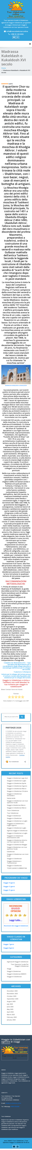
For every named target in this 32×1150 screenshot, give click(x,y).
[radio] (9, 697)
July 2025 (10, 1004)
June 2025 (10, 1007)
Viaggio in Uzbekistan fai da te (19, 1142)
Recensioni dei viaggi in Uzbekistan (16, 926)
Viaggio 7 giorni (8, 944)
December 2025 (12, 991)
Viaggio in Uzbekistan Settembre (14, 794)
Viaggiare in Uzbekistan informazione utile (15, 836)
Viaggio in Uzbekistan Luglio (16, 781)
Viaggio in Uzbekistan (14, 818)
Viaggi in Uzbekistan (14, 816)
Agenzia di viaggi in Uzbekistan (17, 962)
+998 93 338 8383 (17, 34)
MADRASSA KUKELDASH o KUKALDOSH (16, 385)
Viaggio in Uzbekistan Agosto (17, 786)
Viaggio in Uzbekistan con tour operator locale (17, 801)
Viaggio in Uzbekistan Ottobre (17, 791)
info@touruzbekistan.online (17, 31)
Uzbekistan (11, 851)
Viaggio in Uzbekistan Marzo (16, 788)
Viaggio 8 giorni (8, 948)
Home (3, 68)
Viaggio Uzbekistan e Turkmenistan (14, 862)
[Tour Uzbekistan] (16, 9)
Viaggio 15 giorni (9, 890)
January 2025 (11, 1020)
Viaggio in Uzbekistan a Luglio (17, 821)
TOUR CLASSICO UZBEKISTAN (17, 868)
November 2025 (12, 993)
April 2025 (10, 1012)
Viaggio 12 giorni (9, 886)
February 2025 (12, 1017)
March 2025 (11, 1014)
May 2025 (10, 1009)
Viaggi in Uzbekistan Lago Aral (17, 778)
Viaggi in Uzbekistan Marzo (16, 805)
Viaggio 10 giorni (9, 883)
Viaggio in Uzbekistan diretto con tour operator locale (17, 841)
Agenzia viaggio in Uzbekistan (17, 830)
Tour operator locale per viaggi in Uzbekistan (20, 965)
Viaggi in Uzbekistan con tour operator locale (17, 848)
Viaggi (9, 969)
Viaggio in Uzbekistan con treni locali (17, 855)
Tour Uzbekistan (12, 813)
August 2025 (11, 1001)
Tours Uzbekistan (13, 810)
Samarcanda (11, 798)
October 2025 (11, 996)
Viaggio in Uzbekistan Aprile (16, 783)
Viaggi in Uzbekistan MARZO (16, 974)
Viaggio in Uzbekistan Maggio (17, 844)
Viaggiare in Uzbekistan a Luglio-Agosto (15, 824)
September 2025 (12, 999)
